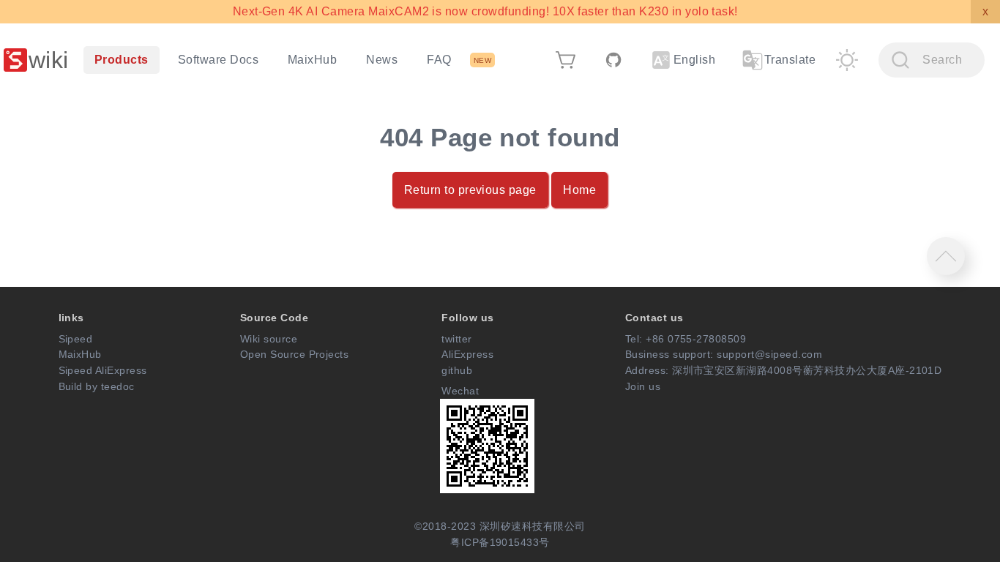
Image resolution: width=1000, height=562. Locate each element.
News (382, 59)
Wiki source (268, 339)
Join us (642, 386)
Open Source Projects (294, 354)
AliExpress (467, 354)
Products (121, 59)
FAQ (439, 59)
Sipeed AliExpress (103, 370)
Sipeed (76, 339)
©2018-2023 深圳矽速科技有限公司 (499, 526)
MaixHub (312, 59)
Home (579, 190)
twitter (456, 339)
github (456, 370)
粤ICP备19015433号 (500, 542)
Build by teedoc (97, 386)
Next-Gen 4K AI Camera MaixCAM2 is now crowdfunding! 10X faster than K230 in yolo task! (485, 11)
